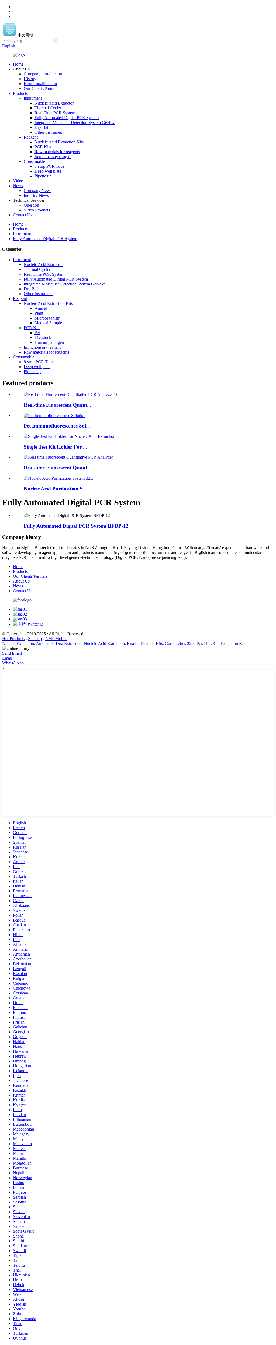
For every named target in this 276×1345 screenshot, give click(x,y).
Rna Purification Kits (145, 643)
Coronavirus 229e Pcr (183, 643)
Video (18, 181)
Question (31, 205)
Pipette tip (42, 176)
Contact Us (22, 215)
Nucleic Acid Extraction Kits (59, 142)
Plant (38, 313)
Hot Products (13, 638)
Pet (37, 332)
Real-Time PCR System (54, 112)
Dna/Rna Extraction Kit (224, 643)
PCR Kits (42, 146)
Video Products (37, 210)
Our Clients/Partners (41, 88)
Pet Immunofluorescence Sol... (57, 426)
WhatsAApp (13, 663)
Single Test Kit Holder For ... (55, 447)
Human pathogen (49, 342)
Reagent (31, 137)
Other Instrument (48, 132)
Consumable (34, 161)
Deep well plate (47, 171)
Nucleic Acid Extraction (104, 643)
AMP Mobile (56, 638)
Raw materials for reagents (57, 151)
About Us (21, 581)
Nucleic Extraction (18, 643)
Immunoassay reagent (52, 156)
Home (18, 64)
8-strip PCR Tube (49, 166)
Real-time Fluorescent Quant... (57, 405)
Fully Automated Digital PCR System (66, 117)
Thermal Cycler (47, 108)
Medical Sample (48, 323)
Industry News (36, 195)
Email (7, 658)
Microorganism (47, 318)
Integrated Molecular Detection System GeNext (74, 122)
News (18, 185)
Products (20, 93)
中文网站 (25, 35)
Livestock (42, 337)
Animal (40, 308)
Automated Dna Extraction (59, 643)
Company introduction (43, 74)
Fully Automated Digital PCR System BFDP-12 (76, 526)
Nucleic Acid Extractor (54, 103)
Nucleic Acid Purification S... (55, 489)
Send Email (12, 653)
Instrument (33, 98)
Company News (37, 190)
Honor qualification (40, 83)
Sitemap (35, 638)
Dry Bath (42, 127)
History (30, 78)
